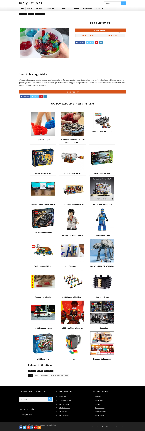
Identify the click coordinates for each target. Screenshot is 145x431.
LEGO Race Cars (43, 359)
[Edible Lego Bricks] (44, 42)
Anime (29, 8)
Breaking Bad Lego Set (102, 359)
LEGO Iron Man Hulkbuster (72, 328)
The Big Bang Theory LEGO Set (72, 204)
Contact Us (115, 427)
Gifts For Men (63, 412)
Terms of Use (101, 427)
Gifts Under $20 (64, 415)
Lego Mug (72, 359)
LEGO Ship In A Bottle (72, 173)
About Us (100, 8)
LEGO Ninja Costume (102, 235)
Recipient (75, 8)
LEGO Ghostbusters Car (43, 328)
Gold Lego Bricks (102, 297)
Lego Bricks (44, 375)
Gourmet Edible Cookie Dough (43, 204)
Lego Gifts (31, 14)
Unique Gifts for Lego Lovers (59, 375)
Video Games (52, 8)
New (22, 8)
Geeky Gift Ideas (27, 414)
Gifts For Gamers (64, 404)
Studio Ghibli (99, 400)
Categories (87, 8)
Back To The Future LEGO (102, 132)
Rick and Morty (100, 408)
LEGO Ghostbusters (102, 173)
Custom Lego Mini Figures (72, 235)
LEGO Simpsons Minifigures (72, 297)
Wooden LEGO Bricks (43, 297)
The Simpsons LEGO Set (43, 266)
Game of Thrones (101, 412)
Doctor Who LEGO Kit (43, 173)
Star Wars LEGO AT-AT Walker (102, 266)
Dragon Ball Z (99, 415)
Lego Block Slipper (43, 140)
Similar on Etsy (112, 35)
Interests (63, 8)
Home (93, 427)
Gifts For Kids (23, 14)
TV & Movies (39, 8)
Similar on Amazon (88, 35)
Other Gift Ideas (40, 14)
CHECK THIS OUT (109, 30)
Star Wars (98, 404)
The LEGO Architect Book (102, 204)
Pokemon (98, 397)
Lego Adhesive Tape (72, 266)
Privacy (108, 427)
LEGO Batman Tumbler (43, 232)
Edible (36, 375)
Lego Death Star (102, 328)
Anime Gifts (62, 397)
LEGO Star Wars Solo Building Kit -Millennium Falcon (72, 141)
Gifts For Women (64, 408)
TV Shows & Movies (65, 400)
